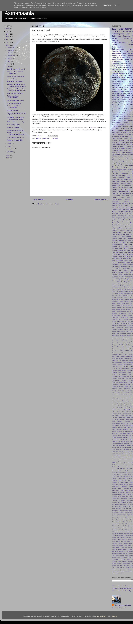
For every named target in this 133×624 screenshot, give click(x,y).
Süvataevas (115, 529)
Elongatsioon (115, 345)
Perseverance (117, 53)
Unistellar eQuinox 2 (123, 549)
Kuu (48, 138)
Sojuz (113, 158)
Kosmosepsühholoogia (118, 400)
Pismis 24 (125, 476)
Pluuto (128, 95)
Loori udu (121, 154)
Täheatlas (122, 280)
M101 (125, 154)
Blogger (114, 616)
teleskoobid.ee (115, 571)
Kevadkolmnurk (124, 183)
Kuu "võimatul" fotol (13, 124)
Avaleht (69, 200)
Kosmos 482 (124, 398)
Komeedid (126, 36)
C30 (124, 323)
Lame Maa (120, 411)
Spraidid (125, 138)
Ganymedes (116, 93)
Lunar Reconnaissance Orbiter (121, 134)
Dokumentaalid (116, 337)
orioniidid (125, 166)
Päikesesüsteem (118, 47)
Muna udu (126, 443)
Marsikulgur (120, 117)
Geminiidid (115, 85)
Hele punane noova (117, 362)
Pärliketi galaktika (117, 488)
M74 (118, 425)
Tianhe (114, 537)
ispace (120, 205)
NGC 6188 (115, 451)
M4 (130, 423)
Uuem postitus (38, 200)
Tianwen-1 (115, 140)
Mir (119, 441)
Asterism (114, 313)
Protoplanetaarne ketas (119, 258)
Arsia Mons (129, 311)
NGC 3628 (127, 250)
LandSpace (128, 411)
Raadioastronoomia (125, 119)
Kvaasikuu (127, 404)
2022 (8, 39)
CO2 (126, 323)
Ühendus (126, 205)
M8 (126, 425)
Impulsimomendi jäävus (124, 372)
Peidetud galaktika (124, 256)
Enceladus (115, 173)
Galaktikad (127, 32)
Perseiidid (126, 69)
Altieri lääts (129, 303)
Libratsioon (54, 138)
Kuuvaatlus (115, 236)
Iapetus (127, 368)
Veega (124, 286)
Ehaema (119, 341)
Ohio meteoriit (127, 462)
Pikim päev (119, 476)
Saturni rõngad (118, 504)
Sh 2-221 (117, 506)
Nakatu (114, 455)
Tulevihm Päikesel (13, 127)
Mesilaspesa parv (127, 437)
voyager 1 (122, 292)
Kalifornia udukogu (118, 231)
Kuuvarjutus (121, 58)
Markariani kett (120, 431)
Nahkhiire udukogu (117, 252)
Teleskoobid (116, 83)
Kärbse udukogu (124, 406)
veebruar (11, 149)
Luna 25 (117, 189)
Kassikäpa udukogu (125, 384)
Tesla (113, 278)
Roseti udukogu (127, 264)
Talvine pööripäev (125, 531)
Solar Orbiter (126, 195)
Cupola (118, 331)
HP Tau (119, 360)
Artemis (126, 59)
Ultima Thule (122, 162)
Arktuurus (123, 311)
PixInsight (130, 476)
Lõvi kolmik (128, 240)
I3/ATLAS (114, 368)
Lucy (113, 189)
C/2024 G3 (126, 170)
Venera (120, 166)
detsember (11, 47)
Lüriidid (123, 189)
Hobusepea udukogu (118, 101)
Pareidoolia (123, 472)
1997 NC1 (117, 293)
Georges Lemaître (119, 356)
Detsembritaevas (116, 335)
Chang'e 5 (126, 126)
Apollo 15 (119, 309)
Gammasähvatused (117, 354)
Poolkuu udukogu (123, 478)
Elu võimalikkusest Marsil (15, 100)
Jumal (122, 376)
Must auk (121, 67)
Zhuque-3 (115, 292)
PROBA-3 (129, 468)
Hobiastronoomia (126, 179)
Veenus (115, 40)
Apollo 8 (114, 311)
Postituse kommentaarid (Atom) (48, 204)
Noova (130, 154)
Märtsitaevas (120, 250)
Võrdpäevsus (115, 565)
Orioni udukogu (117, 75)
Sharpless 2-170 (126, 506)
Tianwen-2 (130, 278)
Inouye (125, 229)
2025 (8, 31)
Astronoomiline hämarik (119, 315)
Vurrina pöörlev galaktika (15, 93)
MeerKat (114, 246)
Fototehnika (115, 350)
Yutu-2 (129, 290)
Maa (119, 36)
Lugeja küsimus (128, 238)
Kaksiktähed (115, 183)
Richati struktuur (116, 496)
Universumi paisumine (119, 284)
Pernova (114, 476)
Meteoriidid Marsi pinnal (15, 81)
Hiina (121, 59)
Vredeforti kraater (125, 559)
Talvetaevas (115, 201)
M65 (113, 425)
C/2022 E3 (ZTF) (117, 170)
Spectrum (119, 514)
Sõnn (123, 523)
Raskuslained (115, 492)
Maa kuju (130, 242)
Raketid (126, 67)
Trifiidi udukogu (120, 537)
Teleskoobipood (129, 535)
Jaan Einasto (116, 152)
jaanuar (10, 152)
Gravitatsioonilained (118, 225)
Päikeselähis (115, 486)
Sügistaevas (129, 158)
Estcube (114, 346)
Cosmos (114, 331)
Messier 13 (118, 439)
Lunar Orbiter (120, 240)
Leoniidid (127, 187)
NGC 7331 (121, 453)
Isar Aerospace (122, 374)
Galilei (122, 352)
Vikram (124, 288)
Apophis (119, 311)
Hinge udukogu (117, 229)
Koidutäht (117, 392)
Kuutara (114, 404)
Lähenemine (121, 419)
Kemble (121, 386)
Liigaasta (114, 417)
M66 (116, 425)
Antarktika (119, 307)
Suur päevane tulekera (119, 521)
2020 (8, 45)
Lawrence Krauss (126, 413)
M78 (123, 425)
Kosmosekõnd (116, 234)
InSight (114, 181)
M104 (127, 189)
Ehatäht (124, 341)
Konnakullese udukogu (124, 394)
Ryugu (114, 266)
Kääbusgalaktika (116, 407)
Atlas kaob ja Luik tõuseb (15, 137)
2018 (8, 158)
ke (123, 569)
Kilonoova (120, 390)
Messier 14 (126, 439)
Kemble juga (127, 386)
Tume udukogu (116, 541)
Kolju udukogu (125, 392)
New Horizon (117, 89)
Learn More (107, 5)
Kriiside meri (128, 400)
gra (120, 569)
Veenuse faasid (12, 79)
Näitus (125, 252)
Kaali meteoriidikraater (118, 378)
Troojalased (128, 537)
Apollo (130, 65)
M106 (122, 423)
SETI (113, 502)
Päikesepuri (124, 486)
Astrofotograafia (41, 138)
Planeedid (116, 56)
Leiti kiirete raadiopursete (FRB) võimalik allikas (15, 118)
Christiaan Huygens (123, 329)
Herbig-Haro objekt (117, 150)
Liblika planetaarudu (126, 415)
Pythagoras (115, 484)
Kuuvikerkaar (120, 404)
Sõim (119, 523)
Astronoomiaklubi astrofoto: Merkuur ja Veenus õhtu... (16, 85)
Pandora (114, 470)
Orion (114, 58)
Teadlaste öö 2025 (118, 276)
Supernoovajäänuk (118, 71)
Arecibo (123, 168)
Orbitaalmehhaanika (117, 466)
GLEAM (121, 350)
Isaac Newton (121, 181)
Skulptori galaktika (124, 512)
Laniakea (119, 413)
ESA (121, 128)
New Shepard (122, 457)
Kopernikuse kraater (118, 396)
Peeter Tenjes (123, 474)
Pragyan (120, 480)
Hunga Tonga (119, 366)
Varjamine (125, 203)
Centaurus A (122, 146)
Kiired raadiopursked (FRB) (120, 132)
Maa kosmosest (126, 63)
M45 (117, 242)
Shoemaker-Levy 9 (117, 508)
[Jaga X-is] (53, 136)
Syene (128, 521)
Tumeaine (122, 140)
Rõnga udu (119, 266)
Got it (116, 5)
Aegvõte (127, 207)
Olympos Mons (116, 254)
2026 (8, 28)
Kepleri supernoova (124, 388)
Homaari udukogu (128, 364)
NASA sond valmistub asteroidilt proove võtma (16, 133)
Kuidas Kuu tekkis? (13, 110)
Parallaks (125, 254)
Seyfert (118, 268)
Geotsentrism (128, 356)
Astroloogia (121, 209)
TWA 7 (120, 529)
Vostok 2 (130, 557)
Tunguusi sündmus (117, 543)
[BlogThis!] (51, 136)
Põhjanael (126, 488)
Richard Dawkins (122, 494)
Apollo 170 (129, 309)
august (10, 58)
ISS (128, 43)
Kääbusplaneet (125, 407)
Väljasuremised (126, 563)
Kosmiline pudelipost (14, 103)
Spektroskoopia (116, 270)
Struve (114, 520)
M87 (124, 242)
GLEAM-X (127, 350)
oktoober (11, 53)
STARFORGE (128, 502)
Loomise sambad (117, 238)
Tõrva (128, 105)
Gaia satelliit (121, 148)
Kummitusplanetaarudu (123, 402)
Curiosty (129, 146)
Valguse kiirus (124, 164)
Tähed (114, 45)
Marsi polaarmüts (128, 433)
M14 (125, 423)
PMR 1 (119, 468)
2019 (8, 155)
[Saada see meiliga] (49, 136)
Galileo (119, 113)
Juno (113, 95)
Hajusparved (125, 360)
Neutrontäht (127, 117)
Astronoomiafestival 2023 (119, 144)
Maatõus (120, 427)
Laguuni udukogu (125, 236)
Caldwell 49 (115, 325)
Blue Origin (124, 211)
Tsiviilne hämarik (116, 539)
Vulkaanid (127, 122)
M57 (120, 242)
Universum (129, 162)
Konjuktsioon (129, 115)
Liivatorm (119, 417)
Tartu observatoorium (117, 533)
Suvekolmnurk (120, 158)
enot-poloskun (101, 616)
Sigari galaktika (117, 138)
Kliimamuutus (116, 185)
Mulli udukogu (120, 443)
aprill (9, 143)
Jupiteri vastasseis (119, 79)
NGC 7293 (115, 453)
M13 (130, 189)
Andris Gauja (120, 305)
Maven (127, 435)
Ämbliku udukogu (124, 571)
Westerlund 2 (120, 567)
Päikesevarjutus (118, 49)
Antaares (118, 168)
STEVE (128, 266)
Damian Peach (124, 331)
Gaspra (125, 354)
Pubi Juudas (127, 480)
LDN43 (125, 409)
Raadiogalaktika (116, 490)
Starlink (126, 270)
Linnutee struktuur (118, 87)
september (11, 55)
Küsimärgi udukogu (117, 409)
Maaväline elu (116, 103)
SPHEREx (122, 502)
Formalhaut (115, 223)
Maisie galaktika (116, 429)
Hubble (130, 150)
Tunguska (123, 541)
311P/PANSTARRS (127, 295)
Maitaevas (125, 429)
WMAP (128, 565)
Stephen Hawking (116, 518)
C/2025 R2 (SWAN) (125, 213)
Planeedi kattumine (127, 156)
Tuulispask (126, 543)
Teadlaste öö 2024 (120, 535)
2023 (8, 37)
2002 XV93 (124, 293)
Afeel (113, 168)
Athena (118, 211)
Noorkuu (120, 459)
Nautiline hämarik (120, 455)
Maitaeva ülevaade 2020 (15, 140)
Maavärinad (127, 427)
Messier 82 (127, 246)
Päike (114, 36)
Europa (114, 148)
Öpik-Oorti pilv (115, 573)
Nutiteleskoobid (127, 459)
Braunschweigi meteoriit (123, 321)
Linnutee (126, 53)
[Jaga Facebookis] (55, 136)
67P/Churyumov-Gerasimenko (120, 297)
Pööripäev (124, 56)
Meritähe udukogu (117, 437)
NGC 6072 (128, 449)
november (11, 50)
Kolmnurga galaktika (118, 115)
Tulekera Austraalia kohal (15, 76)
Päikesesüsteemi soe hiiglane (17, 122)
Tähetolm (121, 545)
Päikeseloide (116, 260)
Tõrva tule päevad (126, 547)
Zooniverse (115, 569)
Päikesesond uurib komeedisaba (13, 96)
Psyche (119, 193)
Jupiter (127, 34)
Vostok (125, 557)
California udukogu (124, 325)
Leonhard (120, 187)
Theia (117, 278)
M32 (128, 423)
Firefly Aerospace (118, 177)
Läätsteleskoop (129, 419)
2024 (8, 34)
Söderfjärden (128, 525)
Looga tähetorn (126, 417)
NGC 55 (117, 449)
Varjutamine (125, 97)
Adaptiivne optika (128, 299)
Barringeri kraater (117, 319)
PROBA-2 (123, 468)
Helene (124, 362)
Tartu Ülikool (126, 533)
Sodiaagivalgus (116, 195)
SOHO (117, 502)
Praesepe (114, 480)
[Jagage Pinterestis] (56, 136)
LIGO (128, 409)
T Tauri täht (128, 272)
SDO (131, 136)
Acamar (121, 299)
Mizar (127, 441)
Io (124, 130)
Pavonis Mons (116, 474)
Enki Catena (122, 345)
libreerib (93, 128)
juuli (9, 61)
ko (126, 569)
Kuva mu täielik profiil (119, 608)
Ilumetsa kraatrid (126, 370)
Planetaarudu (116, 61)
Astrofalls (114, 209)
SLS (124, 266)
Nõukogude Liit (119, 461)
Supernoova (116, 51)
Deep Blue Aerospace (119, 333)
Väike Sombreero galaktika (125, 561)
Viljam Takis (120, 557)
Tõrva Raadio (116, 547)
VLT (119, 142)
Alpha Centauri (121, 303)
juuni (9, 64)
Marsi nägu (119, 433)
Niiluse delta (130, 457)
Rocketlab (114, 500)
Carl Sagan (128, 75)
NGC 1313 (125, 447)
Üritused (122, 573)
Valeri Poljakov (129, 553)
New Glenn (115, 457)
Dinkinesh (123, 335)
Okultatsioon (115, 464)
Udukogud (115, 162)
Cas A (114, 327)
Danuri (130, 331)
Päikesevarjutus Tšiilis (123, 262)
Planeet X (115, 478)
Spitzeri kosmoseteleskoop (119, 516)
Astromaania (19, 13)
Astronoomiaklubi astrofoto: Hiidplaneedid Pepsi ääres (16, 89)
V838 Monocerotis (117, 551)
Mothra (114, 443)
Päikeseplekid (118, 65)
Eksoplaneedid (117, 69)
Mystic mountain (126, 445)
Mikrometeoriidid (117, 248)
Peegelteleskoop (124, 191)
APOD (122, 207)
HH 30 (115, 360)
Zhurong (114, 205)
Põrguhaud (115, 264)
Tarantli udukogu (123, 274)
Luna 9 (116, 419)
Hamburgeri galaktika (121, 227)
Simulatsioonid (124, 510)
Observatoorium (120, 462)
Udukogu (114, 142)
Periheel (122, 136)
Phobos (127, 136)
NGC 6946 (127, 451)
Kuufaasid (115, 154)
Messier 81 (121, 246)
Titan (125, 89)
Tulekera (123, 539)
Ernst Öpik (121, 219)
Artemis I (118, 107)
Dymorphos (115, 128)
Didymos (121, 111)
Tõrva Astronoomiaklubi (122, 605)
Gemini (128, 177)
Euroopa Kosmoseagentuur (124, 346)
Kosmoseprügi (125, 234)
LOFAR (114, 411)
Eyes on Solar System (119, 348)
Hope (125, 150)
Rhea (120, 264)
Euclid (127, 111)
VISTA (123, 551)
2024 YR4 (118, 295)
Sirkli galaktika (115, 512)
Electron (119, 343)
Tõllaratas (120, 282)
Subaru (122, 197)
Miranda (123, 441)
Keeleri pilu (115, 386)
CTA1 (129, 323)
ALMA (118, 207)
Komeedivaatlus (116, 233)
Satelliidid (115, 73)
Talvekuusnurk (116, 531)
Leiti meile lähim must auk (15, 130)
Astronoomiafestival (125, 73)
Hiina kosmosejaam (117, 130)
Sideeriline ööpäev (127, 508)
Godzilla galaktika (128, 358)
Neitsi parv (128, 455)
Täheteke (126, 201)
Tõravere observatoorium (119, 105)
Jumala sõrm (127, 376)
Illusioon (119, 370)
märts (10, 146)
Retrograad (115, 494)
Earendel (114, 341)
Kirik (124, 390)
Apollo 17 (124, 309)
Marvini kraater (121, 435)
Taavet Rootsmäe (126, 529)
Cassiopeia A (120, 327)
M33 (113, 242)
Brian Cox (115, 213)
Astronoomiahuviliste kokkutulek (121, 109)
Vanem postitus (101, 200)
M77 (121, 425)
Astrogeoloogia (122, 313)
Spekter (124, 514)
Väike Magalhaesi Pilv (119, 290)
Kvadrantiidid (115, 406)
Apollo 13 (114, 309)
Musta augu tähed (117, 445)
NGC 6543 (121, 451)
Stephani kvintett (117, 272)
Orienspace (128, 466)
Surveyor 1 (126, 520)
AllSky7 (114, 303)
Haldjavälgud (128, 225)
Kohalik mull (129, 390)
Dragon (123, 339)
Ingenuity (127, 101)
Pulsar (114, 119)
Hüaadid (126, 366)
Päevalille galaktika (123, 484)
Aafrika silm (115, 299)
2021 (8, 42)
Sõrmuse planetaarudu (118, 525)
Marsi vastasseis (126, 103)
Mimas (114, 250)
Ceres (126, 327)
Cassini (114, 67)
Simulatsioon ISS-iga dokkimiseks (14, 106)
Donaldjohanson (116, 339)
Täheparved (115, 545)
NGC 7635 (127, 453)
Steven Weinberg (126, 518)
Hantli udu (125, 113)
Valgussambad (116, 286)
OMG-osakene (128, 461)
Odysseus (118, 156)
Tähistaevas (116, 63)
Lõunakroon (127, 421)
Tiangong (123, 278)
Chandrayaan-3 (124, 172)
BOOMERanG (124, 317)
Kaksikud (121, 382)
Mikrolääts (114, 441)
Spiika (128, 514)
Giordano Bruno (119, 358)
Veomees (114, 557)
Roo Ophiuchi (121, 500)
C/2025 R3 (119, 323)
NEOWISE (120, 95)
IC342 (119, 368)
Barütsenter (125, 319)
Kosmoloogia (115, 398)
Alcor (121, 301)
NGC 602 (122, 449)
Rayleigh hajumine (125, 492)
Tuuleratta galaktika (127, 120)
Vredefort (116, 559)
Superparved (119, 520)
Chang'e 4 (119, 126)
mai (9, 66)
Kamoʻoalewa (115, 384)
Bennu (128, 168)
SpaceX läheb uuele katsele (16, 69)
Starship (115, 59)
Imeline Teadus (126, 93)
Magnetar (115, 191)
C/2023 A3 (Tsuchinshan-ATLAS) (122, 99)
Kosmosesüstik (126, 185)
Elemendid (125, 343)
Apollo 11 (115, 124)
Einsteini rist (127, 217)
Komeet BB (115, 394)
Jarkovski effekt (116, 376)
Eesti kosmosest (117, 217)
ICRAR (123, 368)
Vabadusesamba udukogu (118, 553)
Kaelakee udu (126, 380)
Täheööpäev (128, 545)
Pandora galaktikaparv (124, 470)
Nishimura (114, 459)
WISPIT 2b (123, 565)
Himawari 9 (120, 364)
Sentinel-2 (124, 504)
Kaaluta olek (127, 378)
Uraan (126, 65)
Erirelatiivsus (124, 173)
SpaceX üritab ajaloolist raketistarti (15, 72)
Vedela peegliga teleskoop (121, 555)
